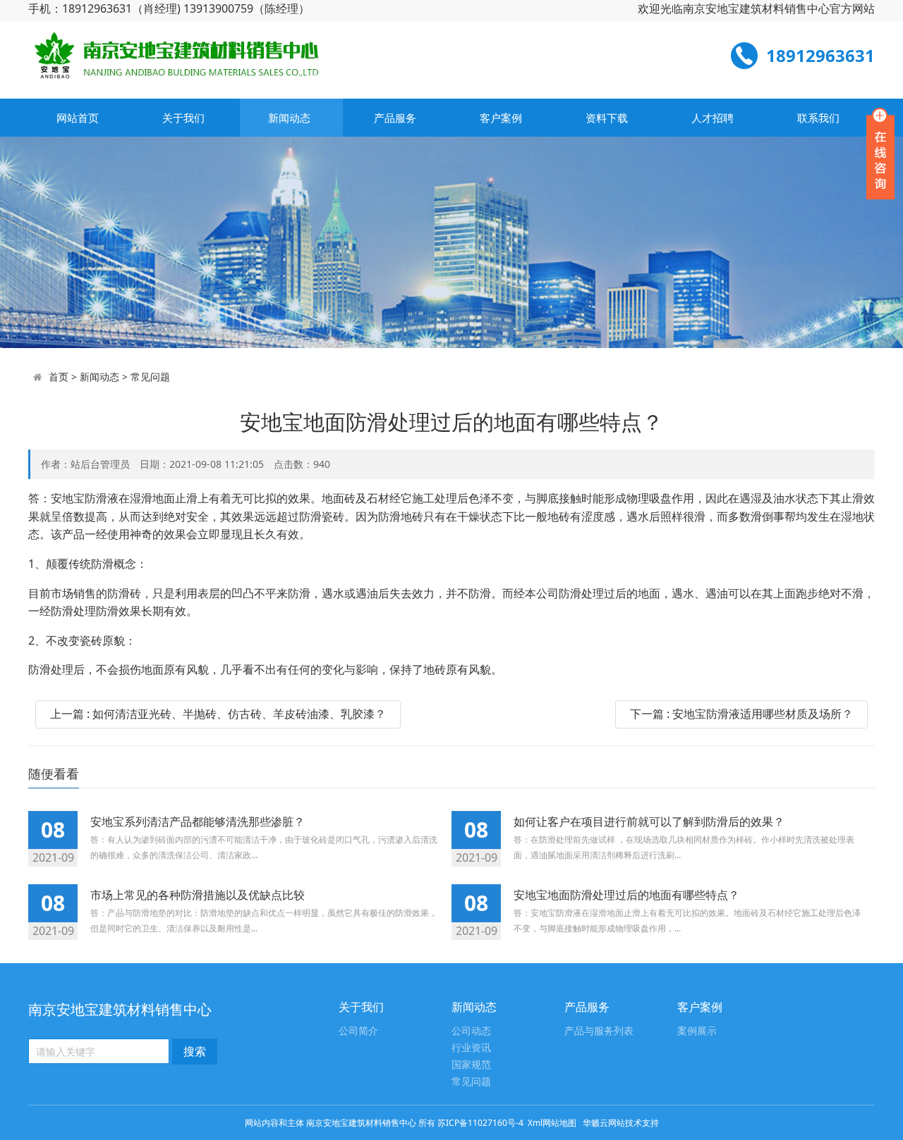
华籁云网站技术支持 (621, 1123)
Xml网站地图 (553, 1123)
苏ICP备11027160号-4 (480, 1123)
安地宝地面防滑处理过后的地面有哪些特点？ (626, 895)
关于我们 (183, 118)
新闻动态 (289, 118)
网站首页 (77, 118)
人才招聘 (712, 118)
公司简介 (358, 1031)
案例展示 (697, 1031)
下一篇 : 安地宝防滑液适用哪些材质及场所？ (741, 713)
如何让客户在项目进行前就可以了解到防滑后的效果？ (649, 821)
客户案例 (501, 118)
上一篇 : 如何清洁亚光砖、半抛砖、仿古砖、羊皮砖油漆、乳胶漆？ (218, 713)
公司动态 (471, 1031)
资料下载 (607, 118)
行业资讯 (471, 1048)
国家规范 (471, 1065)
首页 (58, 376)
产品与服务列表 (599, 1031)
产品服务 (395, 118)
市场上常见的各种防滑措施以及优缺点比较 (197, 895)
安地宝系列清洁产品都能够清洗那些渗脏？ (197, 821)
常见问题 (150, 376)
